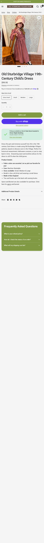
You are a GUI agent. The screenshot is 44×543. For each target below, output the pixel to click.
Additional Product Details (11, 191)
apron (9, 184)
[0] (40, 6)
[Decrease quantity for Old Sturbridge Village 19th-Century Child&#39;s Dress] (3, 107)
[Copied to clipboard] (19, 200)
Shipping (4, 85)
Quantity (4, 102)
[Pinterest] (13, 200)
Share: (4, 199)
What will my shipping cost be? (14, 245)
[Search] (37, 6)
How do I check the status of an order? (17, 240)
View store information (16, 137)
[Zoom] (39, 17)
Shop (8, 12)
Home (3, 12)
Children (14, 12)
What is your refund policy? (13, 234)
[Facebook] (8, 200)
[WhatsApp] (16, 200)
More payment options (22, 125)
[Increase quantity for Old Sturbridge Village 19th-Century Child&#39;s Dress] (10, 107)
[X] (11, 200)
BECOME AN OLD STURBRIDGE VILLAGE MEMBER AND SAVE (22, 1)
